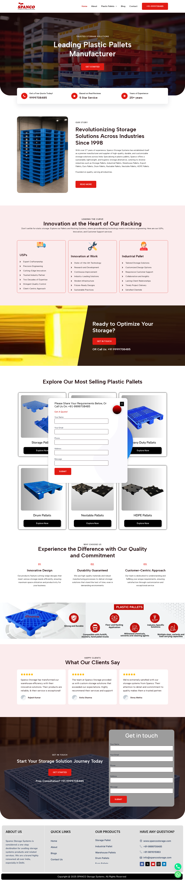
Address (57, 449)
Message (58, 459)
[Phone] (178, 866)
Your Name (59, 417)
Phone (57, 438)
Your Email (58, 428)
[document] (92, 440)
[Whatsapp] (178, 874)
